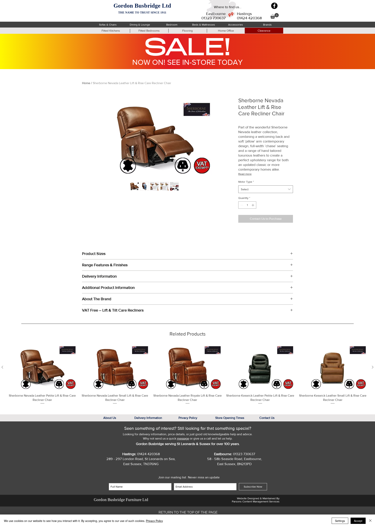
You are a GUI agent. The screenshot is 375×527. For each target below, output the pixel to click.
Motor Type (246, 181)
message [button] (183, 438)
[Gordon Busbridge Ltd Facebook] (274, 6)
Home (86, 83)
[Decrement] (241, 205)
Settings (340, 521)
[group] (187, 374)
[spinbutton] (247, 205)
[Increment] (253, 205)
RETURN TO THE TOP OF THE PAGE (188, 512)
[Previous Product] (2, 367)
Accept (358, 521)
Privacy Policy (154, 521)
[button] (274, 16)
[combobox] (265, 189)
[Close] (370, 521)
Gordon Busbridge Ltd (142, 5)
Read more (245, 173)
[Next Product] (372, 367)
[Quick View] (42, 367)
